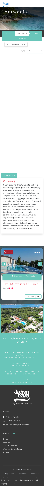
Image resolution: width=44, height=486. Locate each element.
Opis (36, 33)
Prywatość (22, 474)
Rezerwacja (8, 442)
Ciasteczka (34, 474)
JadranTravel (20, 469)
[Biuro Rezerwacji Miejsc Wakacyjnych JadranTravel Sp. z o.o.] (6, 4)
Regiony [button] (22, 39)
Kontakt (6, 452)
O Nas (5, 439)
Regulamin (9, 474)
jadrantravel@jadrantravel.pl (18, 424)
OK (14, 484)
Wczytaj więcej (9, 175)
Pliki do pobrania (10, 446)
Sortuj (23, 51)
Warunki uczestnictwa (12, 449)
